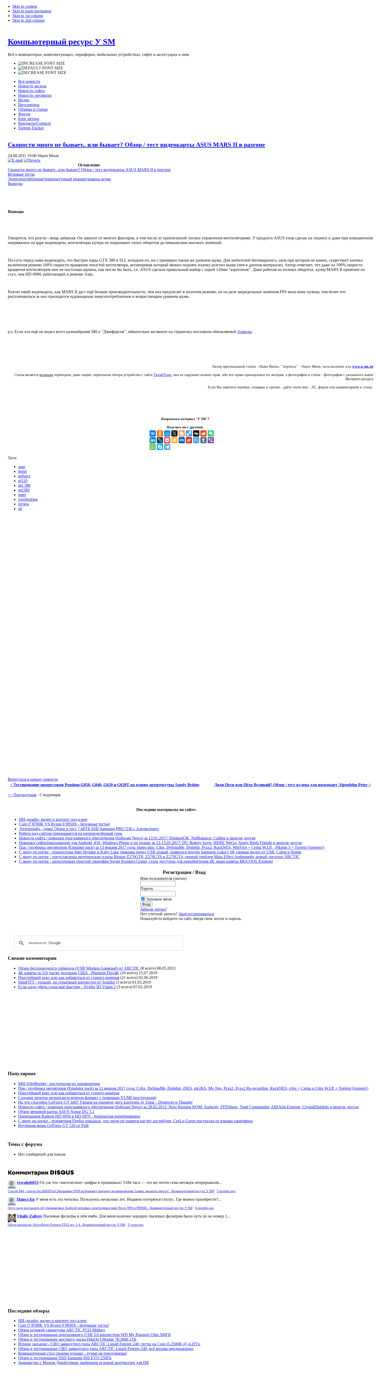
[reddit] (203, 433)
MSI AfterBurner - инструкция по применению (59, 1083)
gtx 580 (24, 485)
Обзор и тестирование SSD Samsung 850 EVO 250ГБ (64, 1358)
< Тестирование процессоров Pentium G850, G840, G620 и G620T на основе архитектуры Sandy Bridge (104, 785)
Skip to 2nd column (28, 20)
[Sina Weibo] (189, 440)
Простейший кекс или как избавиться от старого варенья (68, 977)
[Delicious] (189, 433)
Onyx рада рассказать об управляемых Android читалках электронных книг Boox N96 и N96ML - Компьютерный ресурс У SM (100, 1208)
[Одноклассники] (160, 433)
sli (20, 508)
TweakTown (162, 375)
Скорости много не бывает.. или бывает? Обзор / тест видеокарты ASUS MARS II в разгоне (136, 144)
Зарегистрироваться (196, 914)
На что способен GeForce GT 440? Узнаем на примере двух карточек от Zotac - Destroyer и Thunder (105, 1102)
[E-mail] (15, 160)
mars (22, 494)
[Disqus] (190, 580)
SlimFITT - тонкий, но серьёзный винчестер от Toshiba (66, 982)
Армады (244, 331)
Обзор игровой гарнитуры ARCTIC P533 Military (61, 1330)
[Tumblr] (203, 440)
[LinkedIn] (153, 440)
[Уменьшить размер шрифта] (42, 72)
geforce (24, 476)
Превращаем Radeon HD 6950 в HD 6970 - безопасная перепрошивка (79, 1116)
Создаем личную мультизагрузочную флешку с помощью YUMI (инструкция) (87, 1097)
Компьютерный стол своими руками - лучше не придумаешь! (72, 1353)
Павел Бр (26, 1199)
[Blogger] (182, 433)
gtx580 (24, 490)
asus (21, 466)
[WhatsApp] (153, 447)
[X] (174, 433)
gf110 (22, 480)
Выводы (15, 183)
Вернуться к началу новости (33, 779)
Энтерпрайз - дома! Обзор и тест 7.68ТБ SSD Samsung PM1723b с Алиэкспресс (89, 829)
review (23, 504)
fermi (22, 471)
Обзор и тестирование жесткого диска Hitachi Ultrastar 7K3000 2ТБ (77, 1339)
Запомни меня (159, 899)
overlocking (28, 499)
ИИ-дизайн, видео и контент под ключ (53, 819)
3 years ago (136, 1225)
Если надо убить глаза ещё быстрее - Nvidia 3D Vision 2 (67, 987)
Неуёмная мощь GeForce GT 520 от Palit (53, 1125)
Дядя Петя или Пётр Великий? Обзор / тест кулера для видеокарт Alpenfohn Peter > (292, 785)
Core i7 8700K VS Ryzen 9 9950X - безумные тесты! (64, 824)
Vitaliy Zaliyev (29, 1216)
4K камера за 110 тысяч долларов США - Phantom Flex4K (68, 973)
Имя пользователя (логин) (163, 878)
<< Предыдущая (22, 795)
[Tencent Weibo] (196, 440)
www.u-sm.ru (362, 366)
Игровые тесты (21, 174)
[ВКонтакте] (153, 433)
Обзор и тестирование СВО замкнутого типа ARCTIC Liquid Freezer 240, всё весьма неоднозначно (105, 1348)
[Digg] (196, 433)
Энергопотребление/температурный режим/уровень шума (59, 179)
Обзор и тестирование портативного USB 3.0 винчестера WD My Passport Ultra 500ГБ (94, 1334)
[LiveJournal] (160, 440)
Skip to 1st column (27, 15)
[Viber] (211, 440)
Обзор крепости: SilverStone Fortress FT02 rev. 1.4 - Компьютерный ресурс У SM (66, 1225)
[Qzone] (174, 440)
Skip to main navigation (31, 11)
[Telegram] (167, 447)
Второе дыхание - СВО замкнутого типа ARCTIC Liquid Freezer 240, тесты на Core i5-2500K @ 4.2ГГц (109, 1344)
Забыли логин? (153, 909)
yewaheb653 (28, 1182)
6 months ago (204, 1208)
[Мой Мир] (167, 433)
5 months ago (226, 1191)
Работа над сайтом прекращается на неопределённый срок (70, 833)
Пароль (146, 888)
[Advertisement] (51, 1029)
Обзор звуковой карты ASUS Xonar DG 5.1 (56, 1111)
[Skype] (160, 447)
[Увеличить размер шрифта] (41, 63)
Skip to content (24, 6)
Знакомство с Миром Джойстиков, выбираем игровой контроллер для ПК (83, 1362)
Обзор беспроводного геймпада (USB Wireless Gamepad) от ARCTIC (78, 968)
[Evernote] (211, 433)
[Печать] (32, 160)
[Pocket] (167, 440)
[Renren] (182, 440)
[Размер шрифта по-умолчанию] (40, 68)
